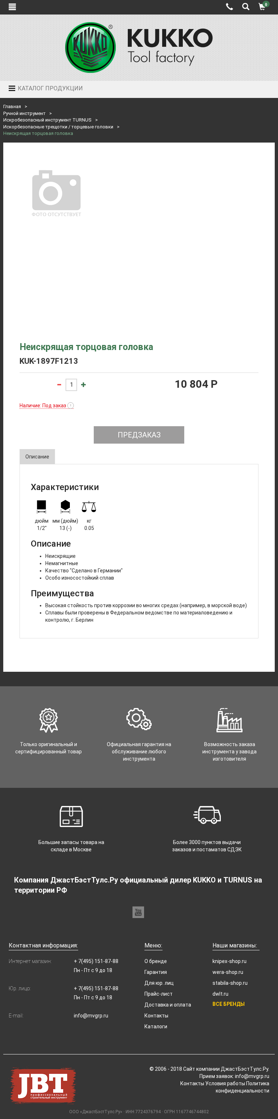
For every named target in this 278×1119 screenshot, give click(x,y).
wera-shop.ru (227, 972)
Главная (12, 106)
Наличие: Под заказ (45, 405)
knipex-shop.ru (229, 961)
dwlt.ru (220, 994)
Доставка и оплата (167, 1005)
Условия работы (225, 1083)
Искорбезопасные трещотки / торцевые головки (58, 126)
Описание (37, 457)
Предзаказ (139, 435)
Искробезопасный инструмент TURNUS (47, 120)
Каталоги (155, 1026)
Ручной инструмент (24, 113)
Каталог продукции (49, 88)
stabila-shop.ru (230, 983)
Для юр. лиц (159, 983)
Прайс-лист (158, 994)
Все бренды (228, 1004)
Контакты (156, 1016)
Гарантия (155, 972)
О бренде (155, 961)
